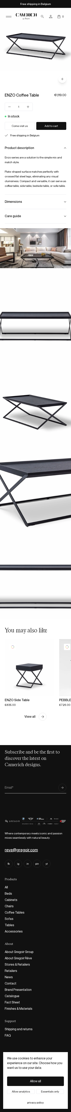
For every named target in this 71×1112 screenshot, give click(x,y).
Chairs (9, 906)
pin (37, 863)
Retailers (11, 971)
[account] (50, 16)
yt (47, 863)
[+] (28, 107)
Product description (19, 148)
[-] (9, 107)
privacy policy (35, 1102)
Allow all (35, 1081)
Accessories (14, 931)
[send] (62, 788)
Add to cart (51, 125)
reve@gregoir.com (21, 850)
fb (9, 863)
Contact (10, 983)
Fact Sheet (12, 1002)
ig (18, 863)
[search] (42, 16)
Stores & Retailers (17, 964)
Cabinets (11, 900)
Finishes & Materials (18, 1009)
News (9, 977)
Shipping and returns (19, 1029)
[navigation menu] (9, 16)
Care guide (13, 216)
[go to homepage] (26, 16)
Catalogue (12, 996)
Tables (9, 925)
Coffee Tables (14, 912)
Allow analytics (21, 1091)
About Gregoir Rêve (18, 958)
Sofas (9, 919)
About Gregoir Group (19, 952)
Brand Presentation (18, 990)
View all (30, 716)
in (28, 863)
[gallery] (62, 79)
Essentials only (50, 1091)
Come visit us (20, 125)
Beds (8, 893)
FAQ (8, 1035)
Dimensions (13, 202)
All (6, 887)
